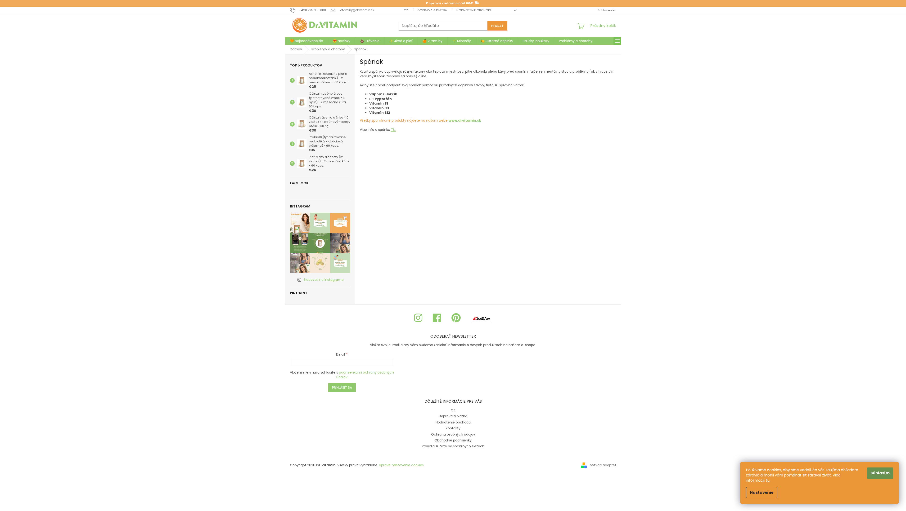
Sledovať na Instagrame (324, 279)
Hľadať (497, 25)
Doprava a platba (432, 10)
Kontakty (453, 428)
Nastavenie (761, 492)
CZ (406, 10)
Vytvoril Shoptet (603, 465)
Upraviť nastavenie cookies (401, 465)
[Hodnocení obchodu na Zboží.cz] (481, 318)
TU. (393, 129)
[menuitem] (306, 41)
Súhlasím (880, 473)
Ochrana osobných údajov (453, 434)
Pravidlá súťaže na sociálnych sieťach (453, 446)
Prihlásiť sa (342, 387)
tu (768, 480)
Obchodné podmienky (453, 440)
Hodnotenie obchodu (474, 10)
